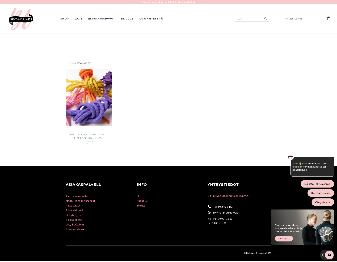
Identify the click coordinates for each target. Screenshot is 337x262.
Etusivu (70, 63)
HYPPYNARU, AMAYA (88, 137)
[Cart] (329, 19)
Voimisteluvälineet (107, 134)
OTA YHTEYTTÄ (151, 18)
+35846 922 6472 (223, 206)
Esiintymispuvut (101, 18)
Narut (72, 134)
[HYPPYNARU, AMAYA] (89, 97)
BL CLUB (127, 18)
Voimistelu (91, 134)
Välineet (80, 134)
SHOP (64, 18)
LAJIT (78, 18)
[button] (265, 19)
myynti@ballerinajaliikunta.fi (231, 196)
